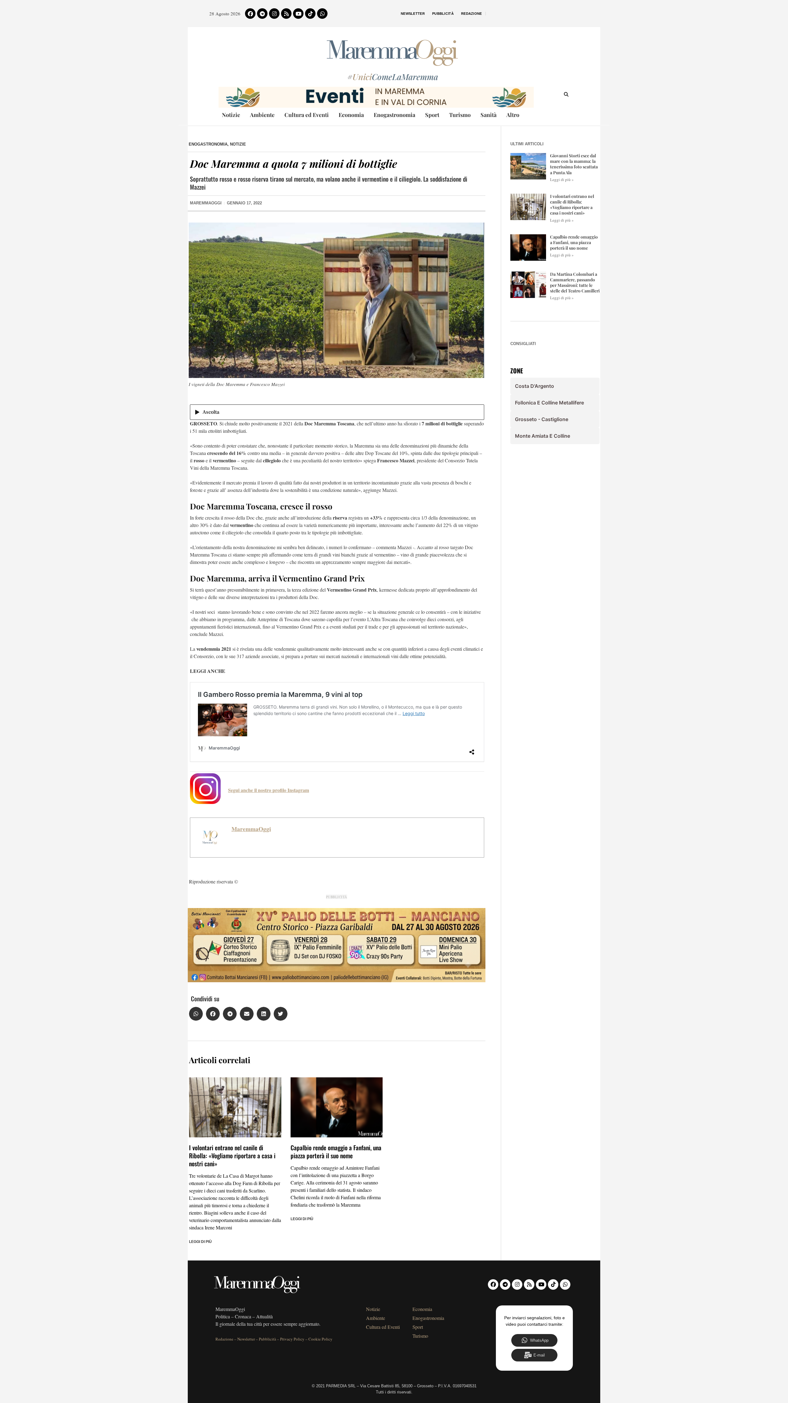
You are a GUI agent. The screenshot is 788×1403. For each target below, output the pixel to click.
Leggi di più (200, 1242)
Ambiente (262, 115)
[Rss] (286, 13)
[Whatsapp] (322, 13)
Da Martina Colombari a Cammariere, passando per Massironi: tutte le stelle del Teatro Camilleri (575, 282)
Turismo (460, 115)
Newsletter (413, 13)
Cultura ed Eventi (306, 115)
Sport (432, 115)
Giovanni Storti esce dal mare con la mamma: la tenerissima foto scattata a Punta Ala (574, 164)
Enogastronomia (394, 115)
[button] (196, 1014)
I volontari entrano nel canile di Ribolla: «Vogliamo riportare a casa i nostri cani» (232, 1155)
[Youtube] (298, 13)
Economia (351, 115)
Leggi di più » (562, 179)
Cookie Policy (320, 1339)
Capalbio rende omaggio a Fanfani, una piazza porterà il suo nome (336, 1151)
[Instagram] (274, 13)
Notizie (231, 115)
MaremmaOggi (251, 829)
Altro (512, 115)
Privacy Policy (292, 1339)
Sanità (488, 115)
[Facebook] (250, 13)
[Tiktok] (310, 13)
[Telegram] (262, 13)
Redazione (471, 13)
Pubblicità (443, 13)
